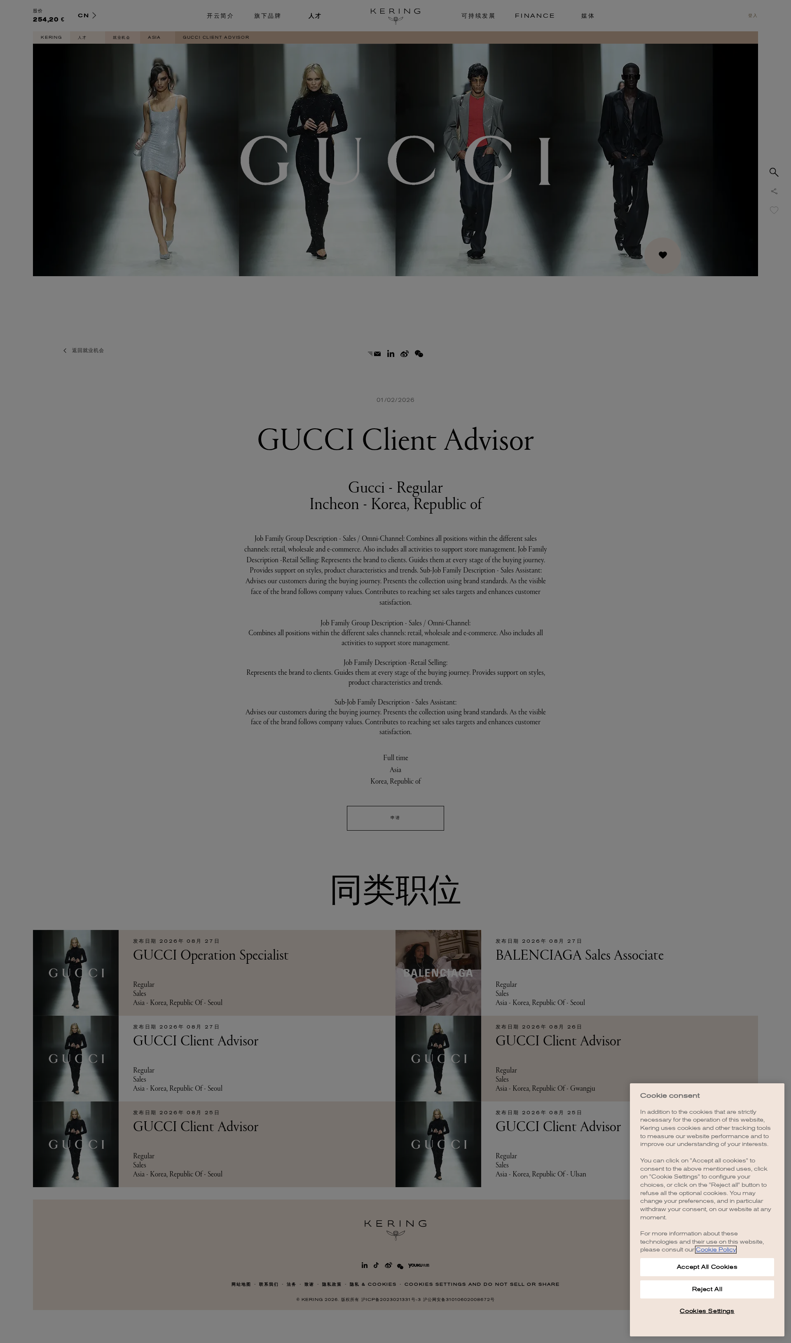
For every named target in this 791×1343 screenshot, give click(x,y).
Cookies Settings (707, 1311)
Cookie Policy (716, 1250)
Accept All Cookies (707, 1267)
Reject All (707, 1289)
